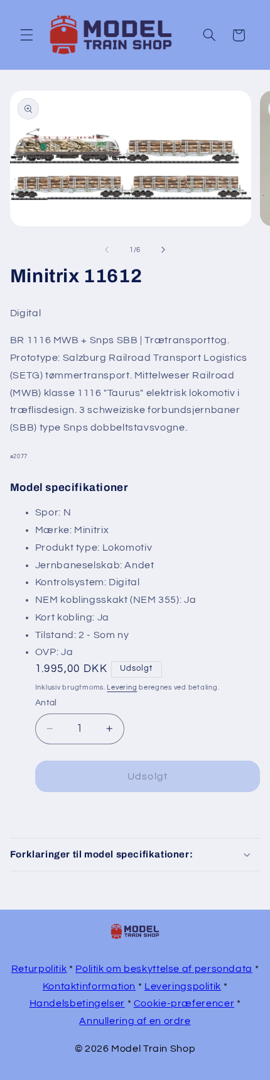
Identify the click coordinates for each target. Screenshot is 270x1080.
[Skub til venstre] (107, 250)
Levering (122, 687)
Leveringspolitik (182, 986)
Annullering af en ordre (135, 1021)
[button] (26, 35)
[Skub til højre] (163, 250)
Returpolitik (39, 969)
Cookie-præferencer (184, 1003)
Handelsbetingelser (77, 1003)
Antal (46, 702)
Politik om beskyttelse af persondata (163, 969)
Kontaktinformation (89, 986)
